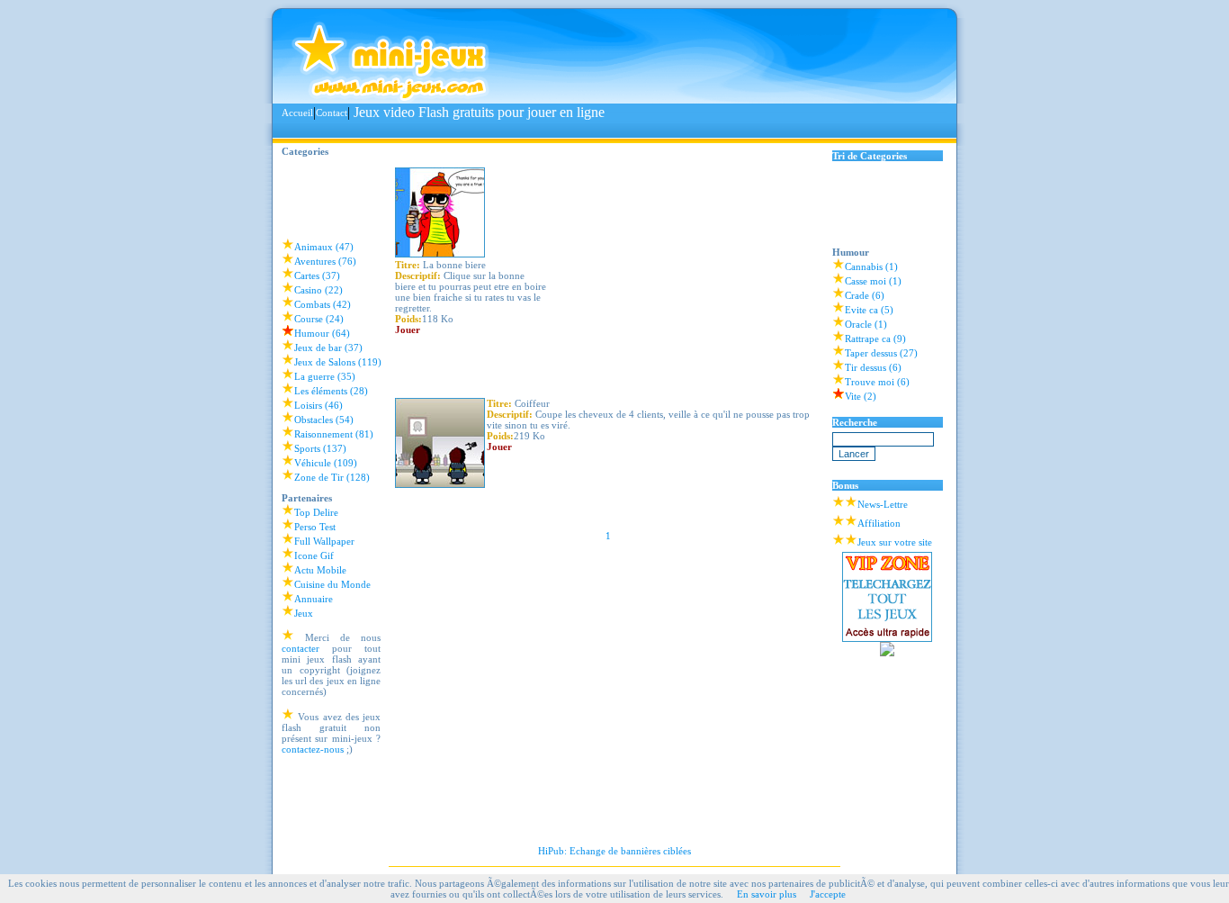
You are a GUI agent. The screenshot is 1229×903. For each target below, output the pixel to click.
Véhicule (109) (325, 462)
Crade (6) (864, 295)
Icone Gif (314, 555)
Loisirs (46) (318, 405)
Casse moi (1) (873, 280)
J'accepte (828, 894)
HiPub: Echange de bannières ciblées (614, 850)
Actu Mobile (320, 569)
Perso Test (315, 526)
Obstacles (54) (324, 419)
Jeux (303, 613)
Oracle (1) (866, 324)
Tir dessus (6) (873, 367)
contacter (300, 648)
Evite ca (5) (869, 309)
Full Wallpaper (324, 541)
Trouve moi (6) (877, 381)
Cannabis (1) (871, 266)
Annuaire (313, 598)
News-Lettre (882, 504)
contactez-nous (313, 749)
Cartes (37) (317, 275)
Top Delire (316, 512)
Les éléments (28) (331, 390)
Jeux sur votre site (894, 542)
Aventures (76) (325, 261)
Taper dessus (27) (881, 353)
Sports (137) (320, 448)
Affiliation (879, 523)
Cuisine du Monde (332, 584)
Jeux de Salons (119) (337, 362)
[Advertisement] (609, 130)
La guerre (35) (324, 376)
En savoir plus (766, 894)
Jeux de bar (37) (328, 347)
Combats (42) (322, 304)
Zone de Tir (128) (332, 477)
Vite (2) (860, 396)
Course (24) (319, 318)
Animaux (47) (324, 246)
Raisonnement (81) (333, 434)
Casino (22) (318, 289)
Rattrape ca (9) (875, 338)
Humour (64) (322, 333)
